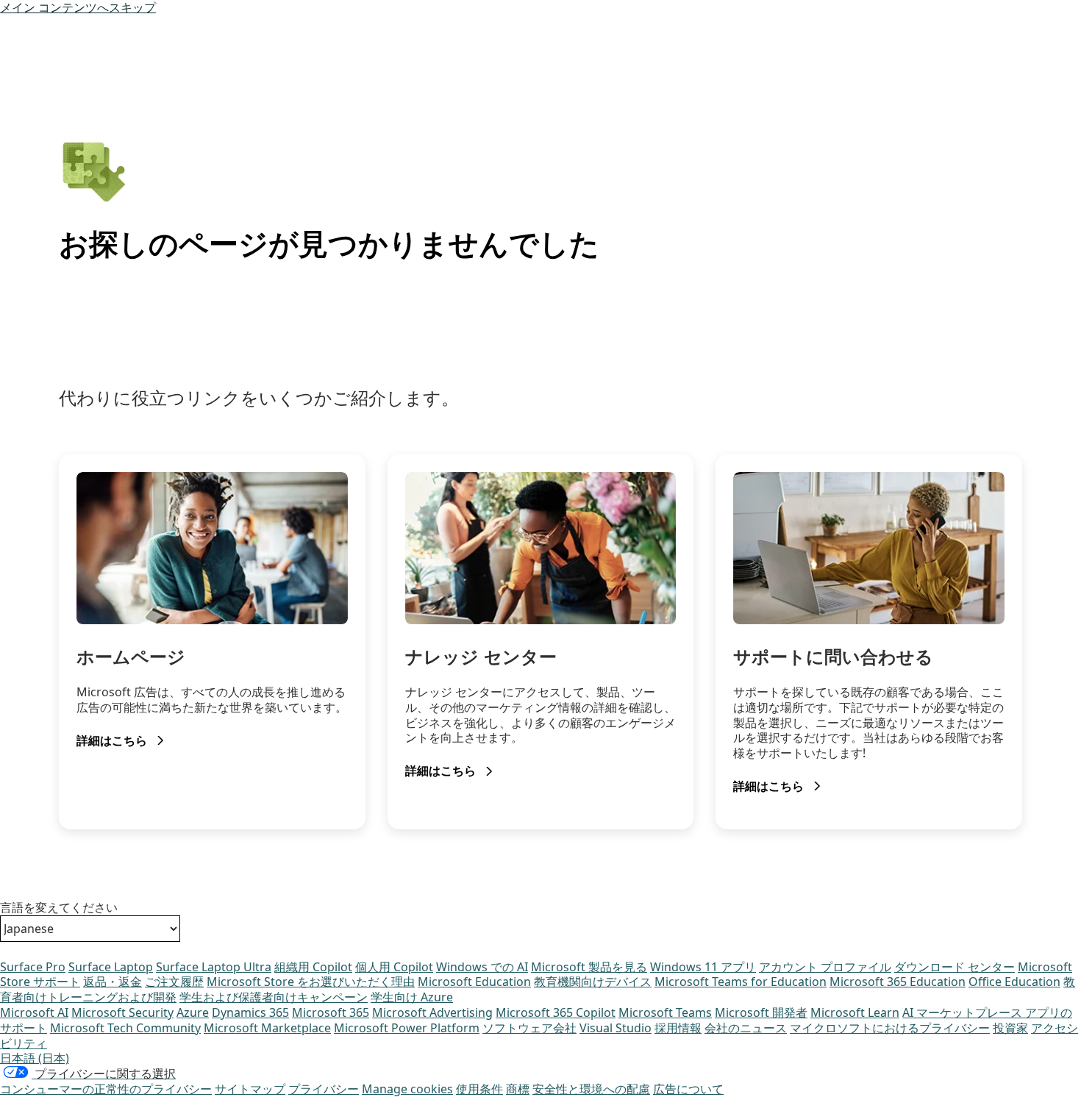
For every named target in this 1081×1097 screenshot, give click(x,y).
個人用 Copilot (394, 967)
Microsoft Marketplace (267, 1028)
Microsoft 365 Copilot (556, 1012)
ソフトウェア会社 (529, 1028)
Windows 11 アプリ (703, 967)
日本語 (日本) (34, 1058)
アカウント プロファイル (825, 967)
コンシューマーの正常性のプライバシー (106, 1089)
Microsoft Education (474, 981)
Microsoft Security (122, 1012)
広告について (688, 1089)
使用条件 (479, 1089)
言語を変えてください (59, 907)
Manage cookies (407, 1089)
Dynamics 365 (250, 1012)
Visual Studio (615, 1028)
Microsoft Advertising (432, 1012)
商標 (517, 1089)
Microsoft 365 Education (898, 981)
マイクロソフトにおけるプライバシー (890, 1028)
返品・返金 (112, 981)
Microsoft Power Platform (406, 1028)
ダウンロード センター (954, 967)
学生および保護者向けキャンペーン (273, 997)
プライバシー (323, 1089)
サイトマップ (250, 1089)
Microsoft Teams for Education (740, 981)
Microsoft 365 (330, 1012)
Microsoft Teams (665, 1012)
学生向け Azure (412, 997)
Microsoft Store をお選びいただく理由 (311, 981)
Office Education (1014, 981)
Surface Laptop (110, 967)
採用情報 (678, 1028)
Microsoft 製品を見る (589, 967)
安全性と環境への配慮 (591, 1089)
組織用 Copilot (313, 967)
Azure (192, 1012)
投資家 (1010, 1028)
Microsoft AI (34, 1012)
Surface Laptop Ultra (213, 967)
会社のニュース (745, 1028)
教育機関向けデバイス (593, 981)
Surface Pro (32, 967)
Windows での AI (482, 967)
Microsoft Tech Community (125, 1028)
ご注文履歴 (174, 981)
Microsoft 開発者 (761, 1012)
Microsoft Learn (854, 1012)
